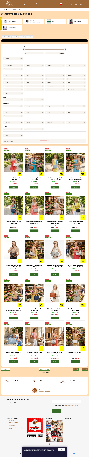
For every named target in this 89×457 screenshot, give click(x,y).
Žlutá (55, 75)
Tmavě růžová (55, 79)
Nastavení (27, 453)
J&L (76, 65)
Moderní (14, 116)
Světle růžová (76, 89)
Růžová (35, 79)
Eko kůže (35, 99)
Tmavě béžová (76, 86)
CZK (66, 4)
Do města (76, 106)
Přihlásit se (56, 411)
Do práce (14, 106)
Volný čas (55, 106)
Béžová (76, 82)
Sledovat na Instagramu (55, 444)
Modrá (35, 82)
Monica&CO (14, 69)
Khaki (14, 93)
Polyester (14, 99)
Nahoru (6, 369)
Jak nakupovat (11, 423)
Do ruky (35, 122)
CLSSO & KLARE (14, 65)
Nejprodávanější (6, 36)
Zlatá (76, 79)
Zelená (14, 82)
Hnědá (14, 79)
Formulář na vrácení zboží (13, 430)
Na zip (14, 135)
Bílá (14, 75)
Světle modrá (55, 86)
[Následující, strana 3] (83, 369)
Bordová (14, 89)
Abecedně (29, 36)
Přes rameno (14, 122)
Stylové (55, 112)
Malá (35, 128)
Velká (14, 128)
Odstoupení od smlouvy (13, 422)
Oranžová (14, 86)
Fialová (55, 89)
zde (53, 450)
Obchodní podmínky (12, 425)
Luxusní (76, 112)
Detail (13, 187)
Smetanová (35, 89)
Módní (35, 112)
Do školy (35, 106)
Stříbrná (55, 82)
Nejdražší (22, 36)
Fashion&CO (55, 65)
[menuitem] (23, 4)
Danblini (35, 65)
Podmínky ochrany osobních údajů (15, 427)
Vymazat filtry (43, 140)
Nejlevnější (15, 36)
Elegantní (14, 112)
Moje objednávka (11, 420)
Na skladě (14, 58)
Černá (35, 75)
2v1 (76, 122)
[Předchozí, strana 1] (77, 369)
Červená (76, 75)
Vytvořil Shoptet (78, 453)
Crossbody (55, 122)
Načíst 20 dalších (44, 369)
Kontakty (10, 428)
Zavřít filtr (44, 40)
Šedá (35, 86)
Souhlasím (61, 450)
